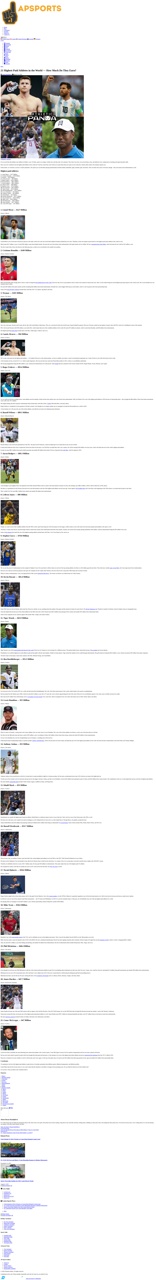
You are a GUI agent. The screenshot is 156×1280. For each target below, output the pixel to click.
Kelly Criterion (8, 1227)
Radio (3, 1084)
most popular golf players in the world (24, 650)
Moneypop (5, 1101)
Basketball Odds (8, 1237)
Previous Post (20, 1129)
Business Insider (6, 1077)
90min (3, 1086)
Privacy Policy (7, 1265)
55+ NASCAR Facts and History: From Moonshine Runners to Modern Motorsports (24, 1160)
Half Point (6, 1255)
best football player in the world (43, 282)
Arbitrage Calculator (9, 1224)
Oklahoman (6, 1098)
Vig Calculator (7, 1249)
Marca (3, 1076)
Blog (5, 28)
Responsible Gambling (10, 1268)
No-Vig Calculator (8, 1221)
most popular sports (17, 937)
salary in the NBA (114, 568)
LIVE (2, 40)
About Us (6, 33)
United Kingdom (22, 39)
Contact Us (7, 34)
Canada (13, 39)
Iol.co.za (4, 1082)
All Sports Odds (8, 1242)
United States (5, 39)
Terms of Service (8, 1267)
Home (5, 27)
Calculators (7, 30)
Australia (31, 39)
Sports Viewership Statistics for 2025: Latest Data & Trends (17, 1181)
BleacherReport (6, 1083)
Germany (37, 39)
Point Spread (7, 1253)
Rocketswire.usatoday (8, 1103)
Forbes (3, 1080)
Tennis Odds (7, 1239)
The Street (4, 1079)
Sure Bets (6, 1256)
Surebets (6, 31)
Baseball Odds (7, 1241)
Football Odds (7, 1235)
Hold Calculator (8, 1250)
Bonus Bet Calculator (9, 1223)
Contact (6, 1264)
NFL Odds (6, 1238)
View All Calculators (9, 1229)
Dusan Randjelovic (7, 74)
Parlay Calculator (8, 1226)
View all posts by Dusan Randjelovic (10, 1127)
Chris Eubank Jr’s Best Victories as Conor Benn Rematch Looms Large (20, 1139)
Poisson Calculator (8, 1252)
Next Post (17, 1132)
